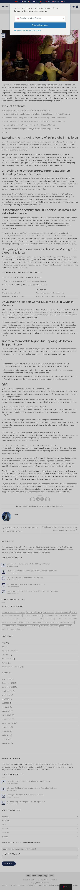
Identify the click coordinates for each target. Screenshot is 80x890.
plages (39, 612)
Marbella (5, 833)
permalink (59, 506)
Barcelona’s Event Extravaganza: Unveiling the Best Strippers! (32, 591)
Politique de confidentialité (36, 885)
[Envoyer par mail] (42, 499)
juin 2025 (5, 699)
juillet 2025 (6, 695)
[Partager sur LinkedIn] (49, 499)
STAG (33, 880)
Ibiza (44, 615)
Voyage (5, 663)
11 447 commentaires (17, 586)
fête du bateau (49, 612)
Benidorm (6, 821)
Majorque (22, 622)
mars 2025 (6, 711)
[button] (5, 6)
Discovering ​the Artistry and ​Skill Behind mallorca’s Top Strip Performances (35, 118)
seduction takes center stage (36, 90)
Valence (5, 837)
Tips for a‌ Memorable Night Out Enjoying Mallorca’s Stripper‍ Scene (31, 129)
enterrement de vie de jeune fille (13, 612)
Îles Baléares (30, 612)
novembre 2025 (8, 687)
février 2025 (6, 715)
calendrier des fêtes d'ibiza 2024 (66, 619)
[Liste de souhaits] (73, 6)
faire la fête (54, 625)
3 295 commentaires (16, 580)
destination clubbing (63, 612)
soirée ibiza (49, 619)
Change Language (40, 25)
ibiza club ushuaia (8, 619)
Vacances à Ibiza (22, 619)
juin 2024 (5, 731)
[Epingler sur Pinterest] (45, 499)
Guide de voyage (8, 629)
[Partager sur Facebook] (34, 499)
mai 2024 (5, 735)
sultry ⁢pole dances (66, 220)
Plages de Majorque (9, 625)
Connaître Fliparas (15, 615)
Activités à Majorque (35, 622)
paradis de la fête (66, 625)
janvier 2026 (7, 679)
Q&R (6, 132)
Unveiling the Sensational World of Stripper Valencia (28, 564)
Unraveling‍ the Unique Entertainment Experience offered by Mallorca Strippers (37, 114)
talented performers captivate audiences (39, 325)
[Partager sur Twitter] (38, 499)
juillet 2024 (6, 727)
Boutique (45, 880)
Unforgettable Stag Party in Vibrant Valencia (25, 578)
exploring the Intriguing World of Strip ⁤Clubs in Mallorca (27, 110)
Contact (53, 880)
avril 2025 (5, 707)
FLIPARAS (26, 880)
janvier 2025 (6, 719)
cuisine (74, 612)
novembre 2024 (8, 723)
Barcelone (6, 817)
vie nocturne (44, 625)
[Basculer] (77, 816)
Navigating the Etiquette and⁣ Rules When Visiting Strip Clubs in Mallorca (34, 121)
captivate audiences (43, 184)
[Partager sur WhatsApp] (30, 499)
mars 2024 (6, 743)
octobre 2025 (7, 691)
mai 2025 (5, 703)
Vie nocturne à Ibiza (36, 619)
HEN (38, 880)
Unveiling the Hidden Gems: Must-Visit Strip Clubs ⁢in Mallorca (29, 125)
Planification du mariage (12, 667)
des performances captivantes (29, 233)
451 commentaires (16, 573)
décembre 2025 (8, 683)
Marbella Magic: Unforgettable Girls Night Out (26, 584)
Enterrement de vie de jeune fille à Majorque (59, 622)
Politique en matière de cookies (13, 885)
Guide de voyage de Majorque (28, 625)
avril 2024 (5, 739)
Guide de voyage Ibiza (9, 622)
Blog (39, 506)
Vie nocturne (7, 659)
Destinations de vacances (32, 615)
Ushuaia (18, 629)
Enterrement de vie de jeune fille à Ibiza (62, 615)
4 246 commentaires (16, 593)
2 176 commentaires (16, 566)
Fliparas (5, 615)
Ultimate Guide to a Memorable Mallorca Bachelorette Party (32, 571)
